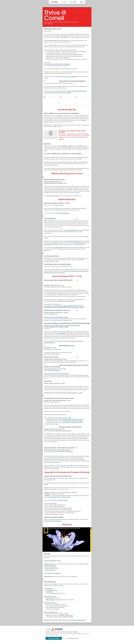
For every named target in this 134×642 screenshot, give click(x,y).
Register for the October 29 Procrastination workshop (56, 373)
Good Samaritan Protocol (61, 247)
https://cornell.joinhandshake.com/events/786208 (61, 451)
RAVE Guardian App (48, 244)
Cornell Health (67, 64)
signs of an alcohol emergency (73, 241)
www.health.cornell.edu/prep (62, 213)
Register (46, 487)
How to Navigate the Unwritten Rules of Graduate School (57, 497)
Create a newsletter (53, 638)
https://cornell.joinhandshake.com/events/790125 (60, 430)
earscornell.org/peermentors (52, 195)
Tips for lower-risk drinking (70, 230)
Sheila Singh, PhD (53, 314)
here (57, 424)
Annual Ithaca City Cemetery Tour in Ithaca (73, 419)
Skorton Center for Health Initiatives (54, 64)
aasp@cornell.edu (61, 301)
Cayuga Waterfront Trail (49, 565)
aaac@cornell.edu (71, 301)
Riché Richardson (62, 333)
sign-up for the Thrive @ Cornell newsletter (66, 76)
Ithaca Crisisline (49, 598)
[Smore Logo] (54, 2)
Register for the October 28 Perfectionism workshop (56, 317)
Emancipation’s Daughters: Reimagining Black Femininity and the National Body (62, 325)
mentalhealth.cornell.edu (66, 146)
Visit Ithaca (46, 564)
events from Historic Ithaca (64, 417)
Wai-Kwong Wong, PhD (54, 370)
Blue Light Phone (80, 242)
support (86, 236)
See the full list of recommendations (52, 573)
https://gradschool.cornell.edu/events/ (52, 521)
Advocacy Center (50, 599)
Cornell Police (55, 242)
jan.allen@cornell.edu (63, 500)
